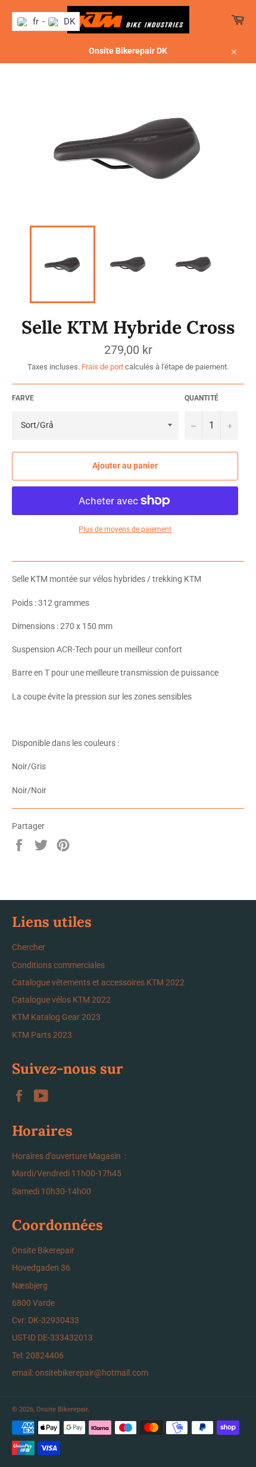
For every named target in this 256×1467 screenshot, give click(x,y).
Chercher (28, 947)
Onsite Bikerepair (62, 1409)
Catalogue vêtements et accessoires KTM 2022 (98, 982)
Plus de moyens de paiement (125, 529)
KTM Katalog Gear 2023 (56, 1017)
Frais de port (102, 366)
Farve (23, 398)
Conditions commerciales (58, 965)
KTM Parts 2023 (42, 1035)
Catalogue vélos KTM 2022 (61, 999)
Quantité (201, 398)
